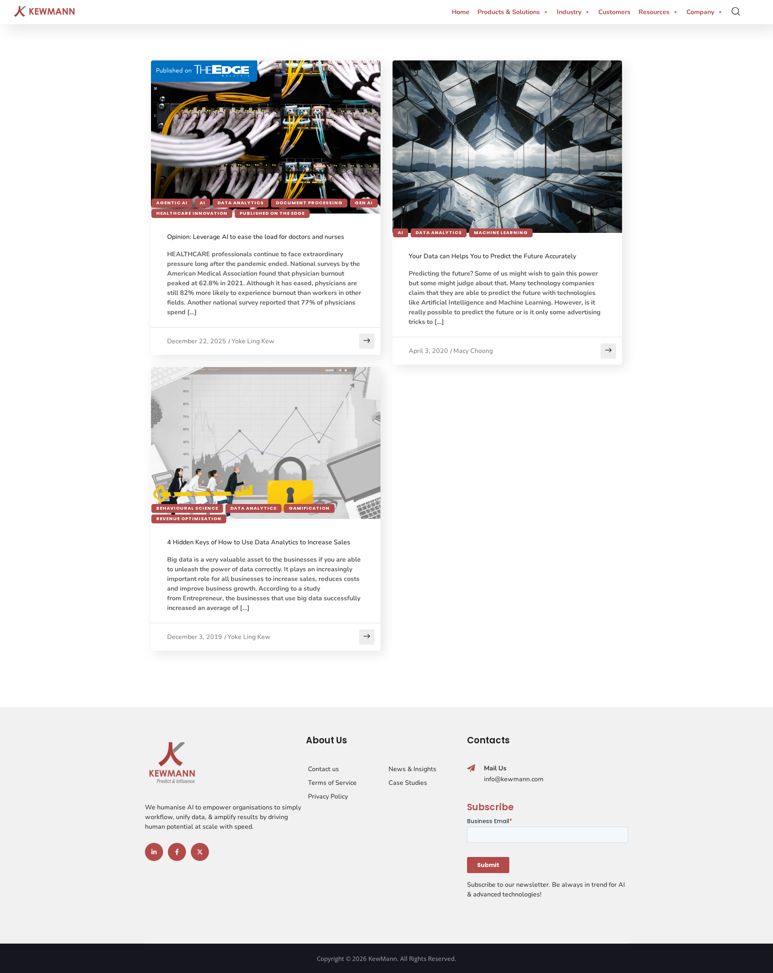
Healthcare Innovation (191, 213)
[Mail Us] (471, 768)
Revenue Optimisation (188, 518)
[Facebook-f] (177, 852)
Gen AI (364, 202)
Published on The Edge (272, 213)
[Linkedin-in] (154, 852)
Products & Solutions (508, 12)
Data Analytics (240, 202)
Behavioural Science (187, 508)
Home (460, 12)
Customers (614, 12)
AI (202, 202)
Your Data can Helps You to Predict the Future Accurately (492, 256)
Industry (569, 12)
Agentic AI (172, 202)
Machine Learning (501, 232)
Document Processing (309, 202)
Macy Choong (473, 350)
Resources (654, 12)
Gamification (309, 508)
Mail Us (495, 768)
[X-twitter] (200, 852)
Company (700, 12)
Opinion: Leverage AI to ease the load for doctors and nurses (255, 236)
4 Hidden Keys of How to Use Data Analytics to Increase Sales (258, 542)
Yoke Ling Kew (253, 341)
